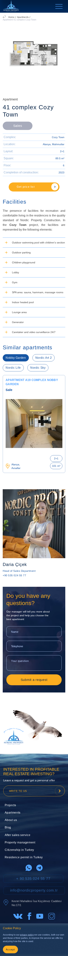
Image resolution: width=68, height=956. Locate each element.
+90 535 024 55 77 (14, 575)
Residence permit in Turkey (24, 857)
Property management (20, 842)
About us (11, 820)
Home (11, 17)
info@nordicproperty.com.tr (34, 890)
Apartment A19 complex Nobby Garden (32, 382)
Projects (10, 805)
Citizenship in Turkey (19, 849)
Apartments (23, 17)
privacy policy (27, 935)
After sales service (17, 835)
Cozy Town (58, 137)
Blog (8, 827)
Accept (10, 949)
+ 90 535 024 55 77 (33, 879)
